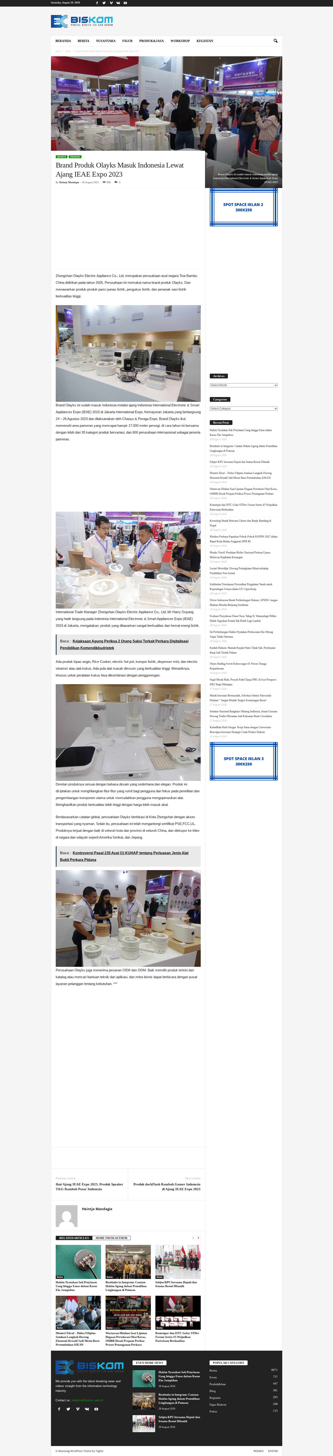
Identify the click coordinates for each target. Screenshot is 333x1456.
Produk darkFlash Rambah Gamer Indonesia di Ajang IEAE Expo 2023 (166, 1186)
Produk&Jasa (151, 41)
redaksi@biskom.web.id (87, 1400)
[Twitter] (104, 3)
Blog (213, 1391)
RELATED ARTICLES (74, 1238)
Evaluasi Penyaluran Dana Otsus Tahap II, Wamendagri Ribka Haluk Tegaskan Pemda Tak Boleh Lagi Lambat (243, 618)
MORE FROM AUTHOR (111, 1238)
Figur (127, 41)
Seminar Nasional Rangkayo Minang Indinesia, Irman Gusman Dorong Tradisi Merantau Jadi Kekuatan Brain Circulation (243, 714)
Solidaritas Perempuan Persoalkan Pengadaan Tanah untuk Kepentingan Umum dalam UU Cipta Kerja (241, 587)
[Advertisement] (128, 221)
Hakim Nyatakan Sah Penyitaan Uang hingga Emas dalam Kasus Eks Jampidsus (76, 1286)
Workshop (180, 41)
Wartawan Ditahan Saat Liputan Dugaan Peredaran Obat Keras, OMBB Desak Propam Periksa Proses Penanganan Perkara (244, 491)
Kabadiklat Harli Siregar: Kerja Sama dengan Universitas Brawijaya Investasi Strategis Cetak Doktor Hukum (240, 730)
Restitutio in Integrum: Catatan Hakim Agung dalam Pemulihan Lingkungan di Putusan (126, 1286)
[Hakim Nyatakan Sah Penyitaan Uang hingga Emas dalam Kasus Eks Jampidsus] (78, 1262)
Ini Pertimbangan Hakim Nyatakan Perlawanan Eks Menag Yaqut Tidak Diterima (241, 634)
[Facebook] (97, 3)
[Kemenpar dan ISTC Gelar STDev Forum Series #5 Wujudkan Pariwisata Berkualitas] (178, 1313)
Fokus (213, 1411)
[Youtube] (125, 3)
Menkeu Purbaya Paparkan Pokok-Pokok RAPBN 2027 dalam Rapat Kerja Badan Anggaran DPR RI (244, 539)
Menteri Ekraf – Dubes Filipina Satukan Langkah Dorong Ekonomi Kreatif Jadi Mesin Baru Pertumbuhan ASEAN (241, 475)
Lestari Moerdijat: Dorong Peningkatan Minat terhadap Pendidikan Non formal (239, 571)
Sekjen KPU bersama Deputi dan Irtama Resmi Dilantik (240, 462)
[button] (275, 41)
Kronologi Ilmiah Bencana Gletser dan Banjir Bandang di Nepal (240, 523)
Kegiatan (205, 41)
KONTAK (273, 1451)
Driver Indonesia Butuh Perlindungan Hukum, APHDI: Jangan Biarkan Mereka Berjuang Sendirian (244, 603)
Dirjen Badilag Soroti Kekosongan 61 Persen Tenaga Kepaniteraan (238, 666)
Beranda (63, 41)
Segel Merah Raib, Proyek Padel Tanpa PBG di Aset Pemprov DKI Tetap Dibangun (243, 682)
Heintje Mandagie (69, 182)
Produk (75, 156)
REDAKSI (258, 1451)
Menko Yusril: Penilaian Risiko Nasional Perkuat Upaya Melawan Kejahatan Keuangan (240, 555)
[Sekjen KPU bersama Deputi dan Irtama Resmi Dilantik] (178, 1262)
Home (58, 51)
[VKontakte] (118, 3)
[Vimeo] (111, 3)
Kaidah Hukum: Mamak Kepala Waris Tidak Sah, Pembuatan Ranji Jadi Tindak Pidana (242, 650)
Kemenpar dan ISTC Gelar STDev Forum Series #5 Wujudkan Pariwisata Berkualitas (177, 1336)
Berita (83, 41)
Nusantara (106, 41)
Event (213, 1377)
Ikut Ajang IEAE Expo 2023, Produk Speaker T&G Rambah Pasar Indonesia (89, 1186)
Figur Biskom (218, 1404)
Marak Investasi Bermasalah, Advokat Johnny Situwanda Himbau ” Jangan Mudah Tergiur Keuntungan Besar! (240, 698)
